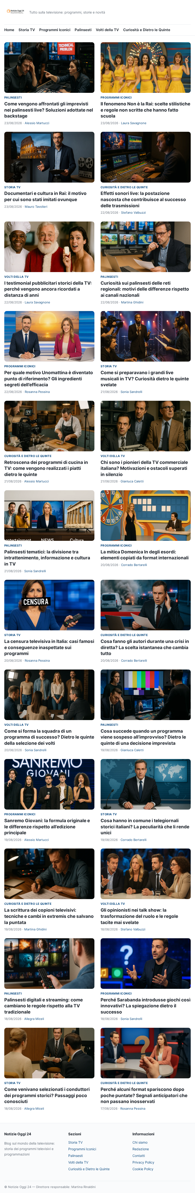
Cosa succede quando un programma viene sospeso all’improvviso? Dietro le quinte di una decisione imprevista (143, 737)
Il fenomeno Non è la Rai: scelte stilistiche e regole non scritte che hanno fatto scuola (145, 110)
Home (9, 30)
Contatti (138, 1156)
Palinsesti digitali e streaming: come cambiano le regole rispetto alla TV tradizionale (43, 1006)
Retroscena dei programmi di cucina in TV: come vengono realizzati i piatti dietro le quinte (46, 468)
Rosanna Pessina (37, 392)
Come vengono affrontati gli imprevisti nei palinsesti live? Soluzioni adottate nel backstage (48, 110)
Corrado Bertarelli (134, 565)
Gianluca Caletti (132, 481)
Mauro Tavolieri (36, 206)
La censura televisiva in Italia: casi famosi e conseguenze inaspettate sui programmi (49, 647)
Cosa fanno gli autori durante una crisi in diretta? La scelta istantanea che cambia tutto (145, 647)
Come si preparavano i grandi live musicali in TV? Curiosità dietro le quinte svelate (145, 378)
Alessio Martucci (37, 123)
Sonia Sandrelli (131, 392)
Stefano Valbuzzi (133, 212)
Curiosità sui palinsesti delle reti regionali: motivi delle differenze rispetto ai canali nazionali (145, 289)
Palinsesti (83, 30)
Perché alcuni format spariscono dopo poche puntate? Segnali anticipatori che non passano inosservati (144, 1095)
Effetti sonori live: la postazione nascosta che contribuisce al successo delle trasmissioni (143, 199)
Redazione (140, 1149)
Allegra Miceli (34, 1019)
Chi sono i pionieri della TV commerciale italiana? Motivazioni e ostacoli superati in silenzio (144, 468)
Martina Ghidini (132, 302)
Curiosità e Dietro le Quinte (146, 30)
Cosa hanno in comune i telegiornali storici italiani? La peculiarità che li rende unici (145, 826)
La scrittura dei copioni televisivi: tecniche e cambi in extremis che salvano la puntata (49, 916)
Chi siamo (139, 1142)
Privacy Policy (143, 1162)
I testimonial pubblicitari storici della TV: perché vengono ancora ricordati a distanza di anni (48, 289)
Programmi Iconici (54, 30)
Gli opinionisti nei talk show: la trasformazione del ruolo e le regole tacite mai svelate (139, 916)
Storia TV (27, 30)
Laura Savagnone (133, 123)
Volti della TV (107, 30)
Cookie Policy (142, 1169)
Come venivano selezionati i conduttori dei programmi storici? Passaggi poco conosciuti (47, 1095)
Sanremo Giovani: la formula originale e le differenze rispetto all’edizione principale (47, 826)
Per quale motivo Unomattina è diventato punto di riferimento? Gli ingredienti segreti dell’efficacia (48, 378)
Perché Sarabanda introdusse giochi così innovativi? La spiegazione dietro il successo (145, 1006)
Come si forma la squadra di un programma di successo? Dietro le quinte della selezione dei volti (49, 737)
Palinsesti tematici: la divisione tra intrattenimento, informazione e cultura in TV (47, 558)
